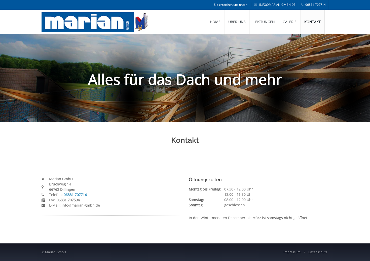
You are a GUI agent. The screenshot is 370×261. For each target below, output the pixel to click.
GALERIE (290, 21)
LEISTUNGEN (264, 21)
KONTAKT (312, 21)
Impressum (292, 252)
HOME (215, 21)
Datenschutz (317, 252)
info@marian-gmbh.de (276, 5)
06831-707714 (315, 5)
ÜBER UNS (237, 21)
